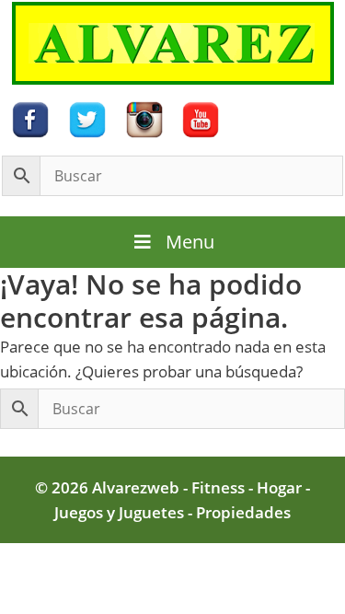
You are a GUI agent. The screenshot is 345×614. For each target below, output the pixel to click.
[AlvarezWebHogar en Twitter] (87, 118)
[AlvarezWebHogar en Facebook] (30, 118)
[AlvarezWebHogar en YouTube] (201, 118)
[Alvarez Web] (173, 41)
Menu (190, 241)
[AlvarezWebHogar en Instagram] (144, 118)
